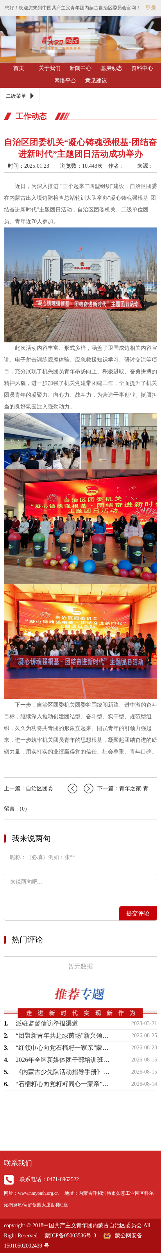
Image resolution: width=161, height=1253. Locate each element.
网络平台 (65, 81)
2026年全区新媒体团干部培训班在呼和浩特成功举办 (63, 1059)
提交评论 (138, 913)
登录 (150, 8)
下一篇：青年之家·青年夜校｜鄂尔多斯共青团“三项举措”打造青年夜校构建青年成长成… (127, 788)
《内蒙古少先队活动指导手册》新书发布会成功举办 (63, 1072)
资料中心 (142, 68)
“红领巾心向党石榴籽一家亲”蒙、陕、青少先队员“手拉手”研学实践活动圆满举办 (63, 1047)
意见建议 (96, 81)
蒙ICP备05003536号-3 (70, 1236)
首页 (18, 68)
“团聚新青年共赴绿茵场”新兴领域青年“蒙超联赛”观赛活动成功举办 (63, 1035)
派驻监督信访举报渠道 (47, 1023)
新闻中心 (80, 68)
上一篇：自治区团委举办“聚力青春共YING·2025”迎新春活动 (40, 788)
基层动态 (111, 68)
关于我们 (50, 68)
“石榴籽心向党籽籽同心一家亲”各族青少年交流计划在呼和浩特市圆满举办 (63, 1084)
